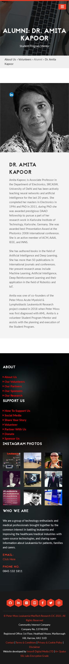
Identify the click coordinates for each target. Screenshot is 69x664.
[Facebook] (43, 603)
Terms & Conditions (26, 643)
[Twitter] (51, 603)
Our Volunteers (14, 381)
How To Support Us (17, 410)
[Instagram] (59, 603)
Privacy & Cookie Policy (50, 643)
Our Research (13, 395)
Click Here (9, 559)
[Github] (11, 603)
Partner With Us (15, 429)
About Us (10, 59)
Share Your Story (15, 420)
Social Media (12, 415)
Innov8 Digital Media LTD (40, 651)
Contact (10, 643)
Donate (9, 434)
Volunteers (24, 59)
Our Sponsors (13, 391)
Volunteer (10, 424)
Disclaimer (34, 647)
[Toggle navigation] (62, 6)
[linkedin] (19, 603)
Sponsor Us (12, 438)
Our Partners (13, 386)
